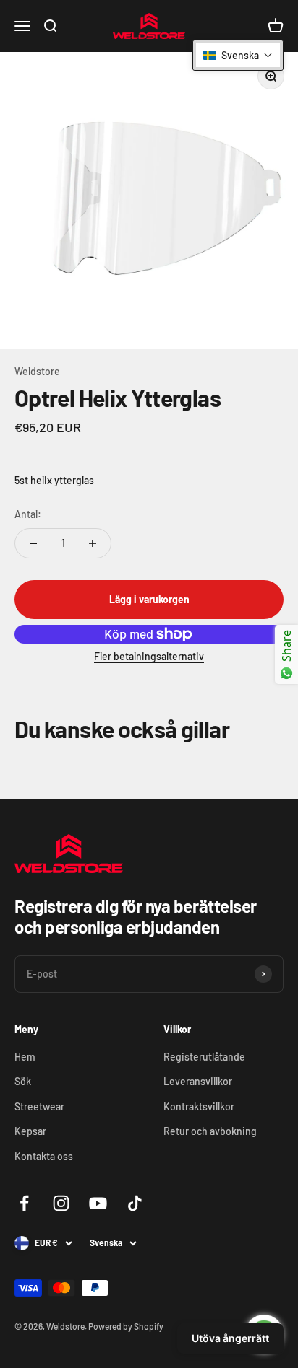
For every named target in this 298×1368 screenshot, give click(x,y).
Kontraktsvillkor (198, 1106)
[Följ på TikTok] (135, 1203)
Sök (22, 1081)
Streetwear (39, 1106)
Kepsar (30, 1131)
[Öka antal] (92, 543)
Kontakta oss (43, 1156)
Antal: (27, 514)
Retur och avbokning (210, 1131)
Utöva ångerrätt (230, 1338)
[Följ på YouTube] (98, 1203)
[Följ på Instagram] (61, 1203)
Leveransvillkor (197, 1081)
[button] (238, 55)
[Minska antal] (33, 543)
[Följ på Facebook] (24, 1203)
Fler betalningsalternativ (149, 656)
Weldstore (37, 371)
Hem (24, 1057)
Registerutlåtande (204, 1057)
